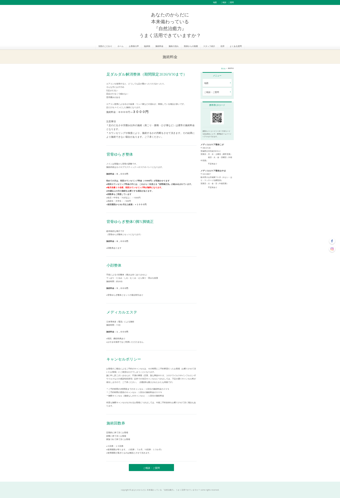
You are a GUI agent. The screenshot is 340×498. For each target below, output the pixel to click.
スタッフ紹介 (209, 46)
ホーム (121, 46)
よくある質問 (236, 46)
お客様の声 (134, 46)
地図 (215, 2)
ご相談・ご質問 (227, 2)
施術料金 (159, 46)
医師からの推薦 (191, 46)
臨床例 (147, 46)
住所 (222, 46)
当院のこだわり (105, 46)
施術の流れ (174, 46)
